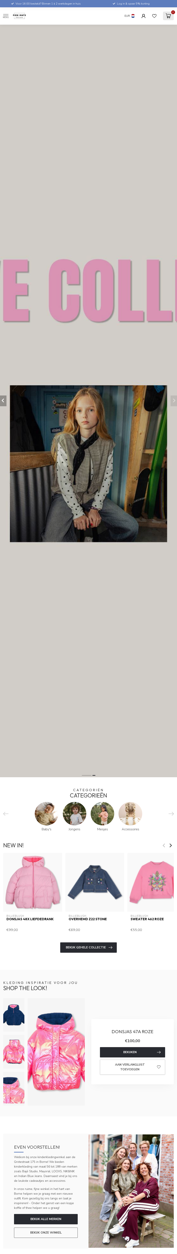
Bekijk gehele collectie (86, 947)
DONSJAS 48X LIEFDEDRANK (30, 919)
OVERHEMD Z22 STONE (88, 919)
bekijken (130, 1052)
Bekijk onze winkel (46, 1233)
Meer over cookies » (158, 1244)
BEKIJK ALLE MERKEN (45, 1219)
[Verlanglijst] (154, 16)
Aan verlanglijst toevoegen (130, 1067)
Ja (121, 1245)
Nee (137, 1245)
